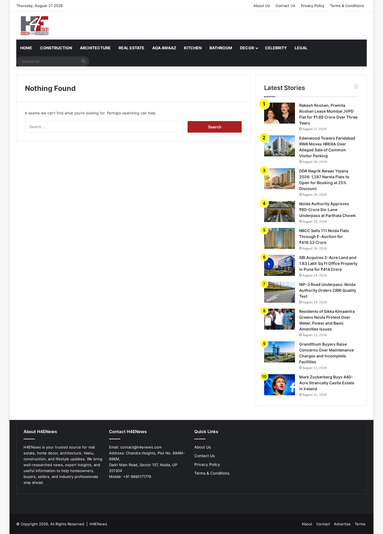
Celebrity (276, 47)
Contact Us (285, 5)
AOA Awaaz (164, 47)
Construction (56, 47)
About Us (261, 5)
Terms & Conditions (347, 5)
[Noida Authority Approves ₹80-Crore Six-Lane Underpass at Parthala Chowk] (279, 211)
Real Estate (131, 47)
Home (26, 47)
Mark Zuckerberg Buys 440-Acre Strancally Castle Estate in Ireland (326, 383)
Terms (360, 524)
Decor (247, 47)
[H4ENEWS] (35, 25)
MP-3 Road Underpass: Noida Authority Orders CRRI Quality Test (327, 290)
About (307, 524)
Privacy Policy (312, 5)
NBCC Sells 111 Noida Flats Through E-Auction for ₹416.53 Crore (324, 236)
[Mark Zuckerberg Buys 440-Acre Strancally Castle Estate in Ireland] (279, 384)
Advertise (342, 524)
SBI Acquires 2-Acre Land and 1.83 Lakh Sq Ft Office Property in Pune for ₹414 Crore (328, 263)
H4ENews (98, 524)
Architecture (95, 47)
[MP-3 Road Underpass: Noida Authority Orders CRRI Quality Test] (279, 292)
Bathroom (220, 47)
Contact (323, 524)
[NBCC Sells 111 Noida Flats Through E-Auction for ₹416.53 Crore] (279, 238)
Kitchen (193, 47)
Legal (301, 47)
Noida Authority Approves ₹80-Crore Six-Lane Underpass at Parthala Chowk (327, 209)
